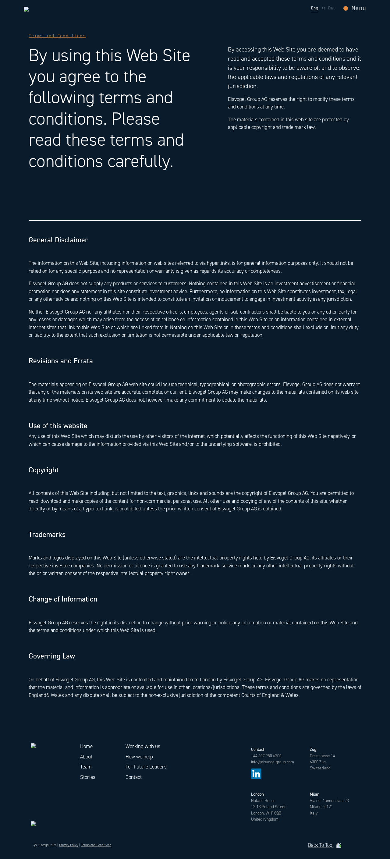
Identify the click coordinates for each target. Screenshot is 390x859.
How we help (139, 756)
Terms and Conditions (96, 845)
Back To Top (320, 845)
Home (86, 746)
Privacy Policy (68, 845)
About (86, 756)
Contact (134, 777)
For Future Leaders (146, 766)
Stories (87, 777)
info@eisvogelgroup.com (272, 762)
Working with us (143, 746)
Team (86, 766)
